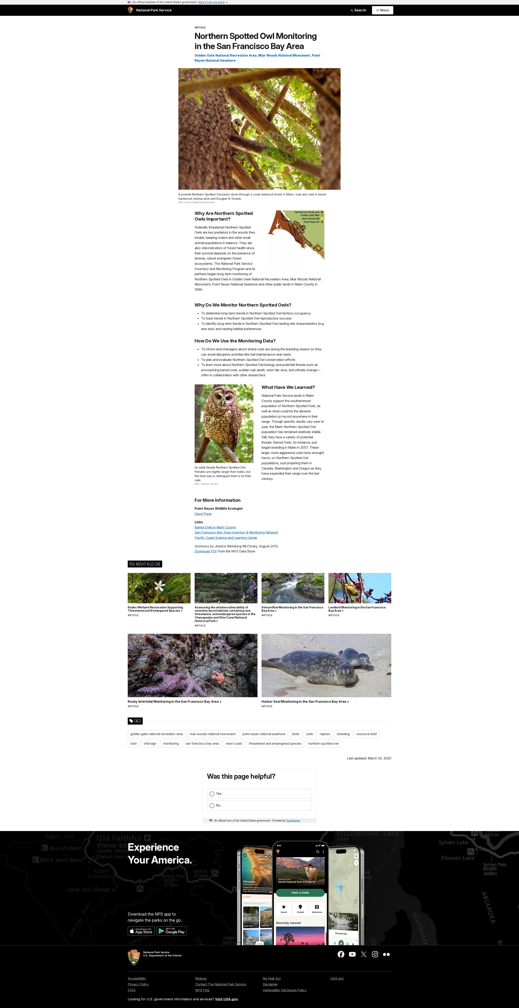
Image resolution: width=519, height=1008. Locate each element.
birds (295, 734)
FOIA (132, 990)
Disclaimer (270, 984)
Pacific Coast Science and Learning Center (226, 538)
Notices (201, 978)
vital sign (150, 743)
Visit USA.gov (226, 999)
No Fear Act (272, 978)
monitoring (171, 743)
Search (360, 10)
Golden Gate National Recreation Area (226, 55)
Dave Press (203, 514)
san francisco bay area (202, 743)
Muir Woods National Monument (284, 55)
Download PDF (206, 551)
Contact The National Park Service (220, 984)
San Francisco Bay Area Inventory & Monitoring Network (236, 532)
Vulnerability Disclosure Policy (285, 990)
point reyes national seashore (263, 734)
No (218, 805)
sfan (133, 743)
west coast (234, 743)
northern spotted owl (323, 743)
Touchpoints (293, 820)
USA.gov (337, 978)
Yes (218, 793)
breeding (343, 734)
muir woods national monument (213, 734)
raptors (325, 734)
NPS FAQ (202, 990)
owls (309, 734)
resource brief (367, 734)
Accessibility (137, 978)
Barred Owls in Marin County (215, 527)
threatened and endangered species (275, 743)
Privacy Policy (138, 984)
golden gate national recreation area (156, 734)
